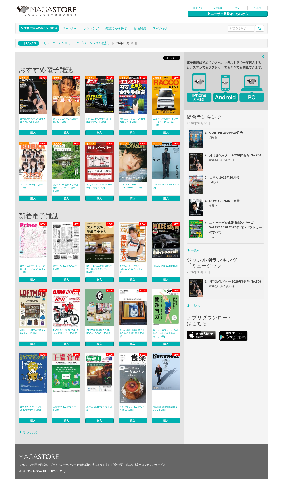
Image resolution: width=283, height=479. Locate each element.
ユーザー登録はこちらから (229, 14)
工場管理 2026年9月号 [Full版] (64, 408)
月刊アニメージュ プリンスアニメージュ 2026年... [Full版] (33, 269)
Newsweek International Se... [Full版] (165, 408)
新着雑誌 (140, 28)
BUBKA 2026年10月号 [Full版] (31, 186)
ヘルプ (258, 8)
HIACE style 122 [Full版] (165, 266)
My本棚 (217, 8)
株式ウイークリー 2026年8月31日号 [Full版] (99, 186)
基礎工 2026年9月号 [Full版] (99, 408)
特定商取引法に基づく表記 (94, 464)
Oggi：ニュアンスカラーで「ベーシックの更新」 (76, 43)
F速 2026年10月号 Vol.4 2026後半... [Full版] (98, 120)
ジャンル (68, 28)
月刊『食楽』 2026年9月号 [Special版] (132, 408)
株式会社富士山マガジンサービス (145, 464)
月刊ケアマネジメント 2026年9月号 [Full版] (31, 408)
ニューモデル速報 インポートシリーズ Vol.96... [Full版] (165, 122)
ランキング (91, 28)
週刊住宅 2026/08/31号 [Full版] (65, 267)
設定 (237, 8)
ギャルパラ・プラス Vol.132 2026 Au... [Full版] (131, 269)
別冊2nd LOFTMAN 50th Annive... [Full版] (32, 331)
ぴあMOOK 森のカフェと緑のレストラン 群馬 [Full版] (65, 187)
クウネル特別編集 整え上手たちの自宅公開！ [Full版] (132, 333)
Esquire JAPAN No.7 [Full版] (166, 186)
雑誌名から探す (116, 28)
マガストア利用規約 (31, 464)
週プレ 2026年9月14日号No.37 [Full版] (65, 120)
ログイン (198, 8)
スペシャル (160, 28)
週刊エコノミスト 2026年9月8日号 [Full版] (132, 120)
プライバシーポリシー (63, 464)
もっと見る (30, 432)
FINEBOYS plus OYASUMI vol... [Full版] (131, 186)
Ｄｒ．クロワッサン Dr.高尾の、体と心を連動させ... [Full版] (165, 333)
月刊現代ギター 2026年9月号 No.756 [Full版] (32, 120)
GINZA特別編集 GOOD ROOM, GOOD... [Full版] (98, 331)
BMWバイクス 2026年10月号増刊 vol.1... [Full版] (65, 331)
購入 (33, 132)
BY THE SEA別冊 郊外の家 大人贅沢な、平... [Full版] (99, 269)
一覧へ (195, 250)
